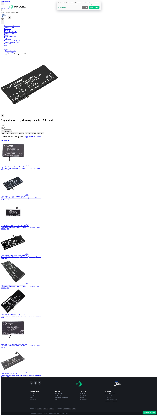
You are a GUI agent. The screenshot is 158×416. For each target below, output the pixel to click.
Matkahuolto (67, 408)
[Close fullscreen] (2, 115)
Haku (17, 12)
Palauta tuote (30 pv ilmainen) (62, 397)
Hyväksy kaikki (94, 7)
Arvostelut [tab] (27, 133)
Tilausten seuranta (59, 393)
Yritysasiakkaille (33, 399)
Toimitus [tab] (34, 133)
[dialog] (79, 5)
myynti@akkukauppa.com (111, 399)
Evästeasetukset (83, 399)
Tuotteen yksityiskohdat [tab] (11, 133)
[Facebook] (31, 383)
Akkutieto (32, 393)
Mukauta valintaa (62, 7)
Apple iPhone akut (9, 52)
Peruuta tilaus (58, 395)
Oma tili (31, 397)
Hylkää (85, 7)
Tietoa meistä (83, 393)
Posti (74, 408)
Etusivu (6, 49)
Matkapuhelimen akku (10, 51)
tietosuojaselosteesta (92, 4)
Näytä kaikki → (5, 140)
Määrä (2, 128)
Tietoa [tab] (2, 133)
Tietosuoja (82, 397)
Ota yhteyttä (32, 395)
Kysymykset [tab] (40, 133)
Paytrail (51, 408)
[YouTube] (39, 383)
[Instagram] (35, 383)
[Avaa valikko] (2, 3)
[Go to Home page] (13, 8)
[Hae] (9, 17)
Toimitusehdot (83, 395)
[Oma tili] (2, 19)
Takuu (56, 399)
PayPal (45, 408)
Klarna (39, 408)
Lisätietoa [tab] (21, 133)
